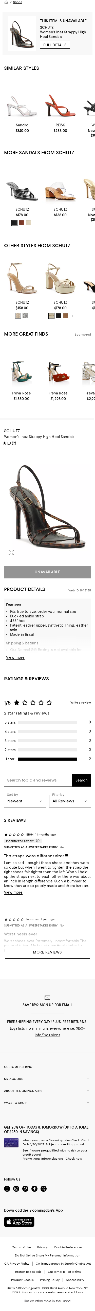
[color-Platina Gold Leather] (51, 315)
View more (15, 657)
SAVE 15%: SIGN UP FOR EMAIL (47, 1005)
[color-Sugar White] (28, 222)
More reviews (47, 952)
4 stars (10, 732)
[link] (22, 128)
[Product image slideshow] (47, 505)
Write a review (80, 702)
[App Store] (19, 1222)
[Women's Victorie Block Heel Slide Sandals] (60, 182)
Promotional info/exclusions (43, 1158)
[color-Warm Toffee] (21, 222)
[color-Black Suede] (58, 315)
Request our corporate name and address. (52, 1292)
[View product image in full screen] (11, 552)
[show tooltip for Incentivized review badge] (37, 841)
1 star (10, 759)
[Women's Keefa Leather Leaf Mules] (22, 182)
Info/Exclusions (47, 1035)
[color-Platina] (18, 315)
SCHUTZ (47, 27)
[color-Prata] (25, 315)
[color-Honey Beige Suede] (65, 315)
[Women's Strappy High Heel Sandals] (22, 98)
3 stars (10, 741)
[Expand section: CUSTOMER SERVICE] (47, 1067)
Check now (74, 1158)
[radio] (14, 222)
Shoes (17, 2)
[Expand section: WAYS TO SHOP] (47, 1103)
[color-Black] (14, 222)
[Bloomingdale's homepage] (6, 2)
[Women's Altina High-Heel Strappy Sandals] (22, 275)
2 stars (10, 750)
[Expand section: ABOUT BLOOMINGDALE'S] (47, 1091)
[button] (47, 505)
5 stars (10, 722)
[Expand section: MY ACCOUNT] (47, 1079)
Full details (55, 45)
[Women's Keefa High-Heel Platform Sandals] (60, 275)
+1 (71, 315)
